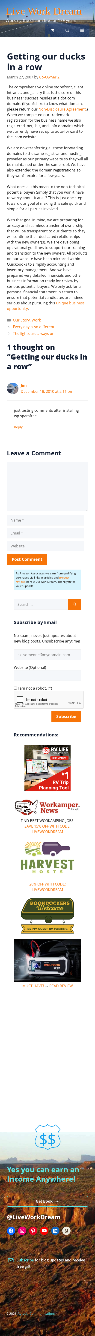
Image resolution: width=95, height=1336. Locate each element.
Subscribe (26, 1260)
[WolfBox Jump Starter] (47, 980)
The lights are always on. (34, 333)
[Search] (74, 604)
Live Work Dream (44, 11)
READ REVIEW (61, 985)
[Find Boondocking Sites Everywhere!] (47, 916)
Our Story (21, 320)
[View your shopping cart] (52, 30)
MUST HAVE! (33, 985)
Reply (18, 427)
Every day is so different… (35, 326)
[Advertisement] (47, 1041)
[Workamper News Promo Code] (47, 815)
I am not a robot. (32, 688)
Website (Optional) (30, 667)
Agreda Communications (37, 1313)
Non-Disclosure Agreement (62, 109)
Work (36, 320)
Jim (24, 385)
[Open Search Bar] (67, 30)
